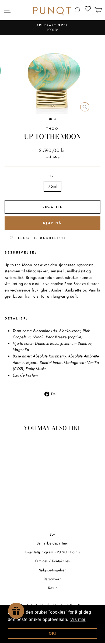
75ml (52, 186)
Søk (52, 534)
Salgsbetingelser (52, 570)
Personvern (53, 579)
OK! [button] (52, 633)
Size (52, 176)
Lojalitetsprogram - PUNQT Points (52, 552)
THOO (52, 128)
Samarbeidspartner (52, 543)
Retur (52, 588)
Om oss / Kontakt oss (52, 561)
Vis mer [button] (78, 619)
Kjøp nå (52, 223)
